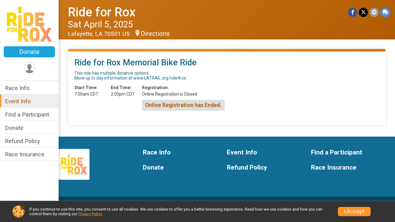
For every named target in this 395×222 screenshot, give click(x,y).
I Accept (354, 211)
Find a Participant (27, 114)
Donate (29, 52)
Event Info (18, 101)
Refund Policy (22, 141)
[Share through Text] (385, 12)
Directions (155, 33)
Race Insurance (24, 154)
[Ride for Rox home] (29, 23)
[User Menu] (29, 67)
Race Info (17, 88)
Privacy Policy (90, 214)
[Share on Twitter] (363, 12)
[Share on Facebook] (352, 12)
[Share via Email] (374, 12)
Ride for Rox (101, 12)
